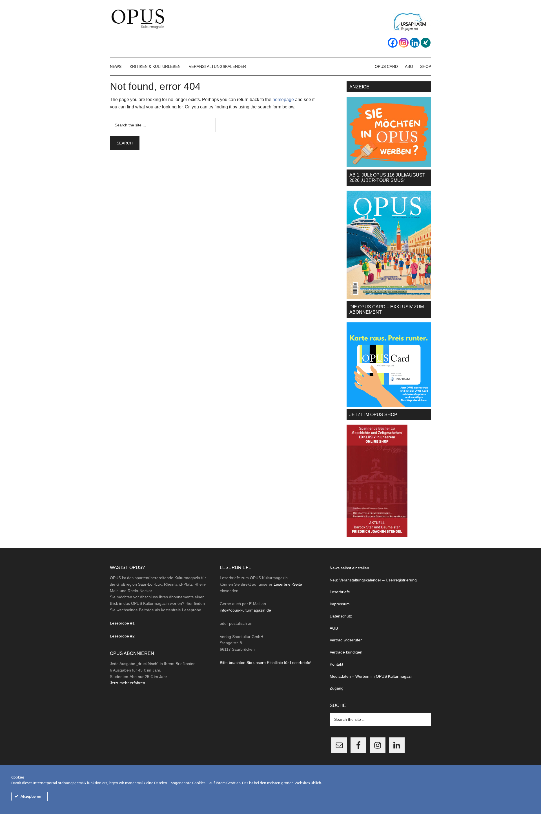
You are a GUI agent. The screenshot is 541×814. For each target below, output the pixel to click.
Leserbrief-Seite (288, 584)
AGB (334, 628)
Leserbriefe (340, 592)
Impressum (340, 604)
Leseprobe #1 (122, 623)
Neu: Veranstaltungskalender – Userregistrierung (373, 580)
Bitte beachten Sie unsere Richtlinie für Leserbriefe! (265, 662)
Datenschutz (341, 616)
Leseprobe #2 (122, 636)
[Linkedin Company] (415, 43)
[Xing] (426, 43)
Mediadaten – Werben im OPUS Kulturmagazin (372, 676)
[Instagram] (404, 43)
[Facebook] (393, 43)
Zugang (336, 688)
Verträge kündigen (346, 652)
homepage (283, 99)
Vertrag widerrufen (346, 640)
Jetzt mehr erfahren (127, 683)
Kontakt (336, 664)
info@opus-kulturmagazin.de (245, 610)
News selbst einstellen (349, 568)
